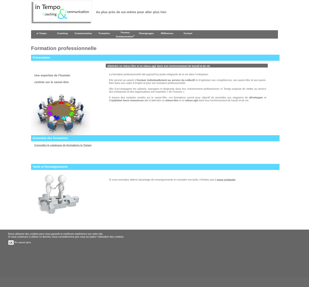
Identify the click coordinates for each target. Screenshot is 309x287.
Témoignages (146, 33)
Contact (188, 33)
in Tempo (42, 33)
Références (167, 33)
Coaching (62, 33)
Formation (104, 33)
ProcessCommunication (125, 34)
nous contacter (226, 179)
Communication (83, 33)
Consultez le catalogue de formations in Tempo (63, 145)
